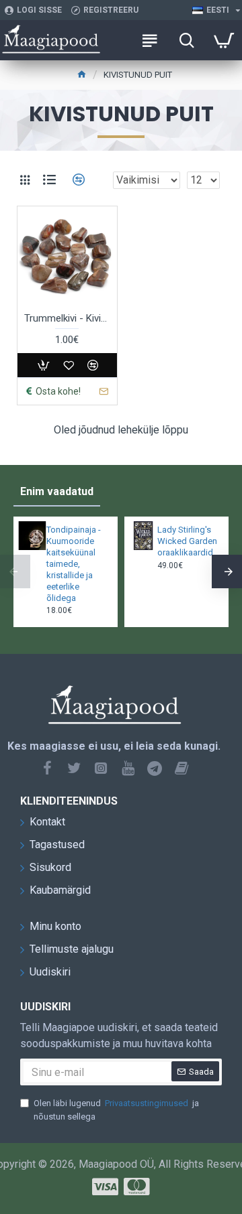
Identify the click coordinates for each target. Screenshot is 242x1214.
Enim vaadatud (56, 491)
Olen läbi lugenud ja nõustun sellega (116, 1110)
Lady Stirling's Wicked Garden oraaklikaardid (187, 541)
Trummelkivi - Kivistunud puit (67, 318)
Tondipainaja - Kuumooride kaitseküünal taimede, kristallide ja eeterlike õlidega (73, 563)
